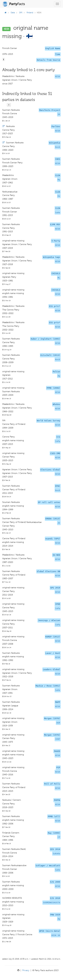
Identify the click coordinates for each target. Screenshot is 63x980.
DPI (20, 12)
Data (13, 12)
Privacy (25, 970)
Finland (30, 12)
